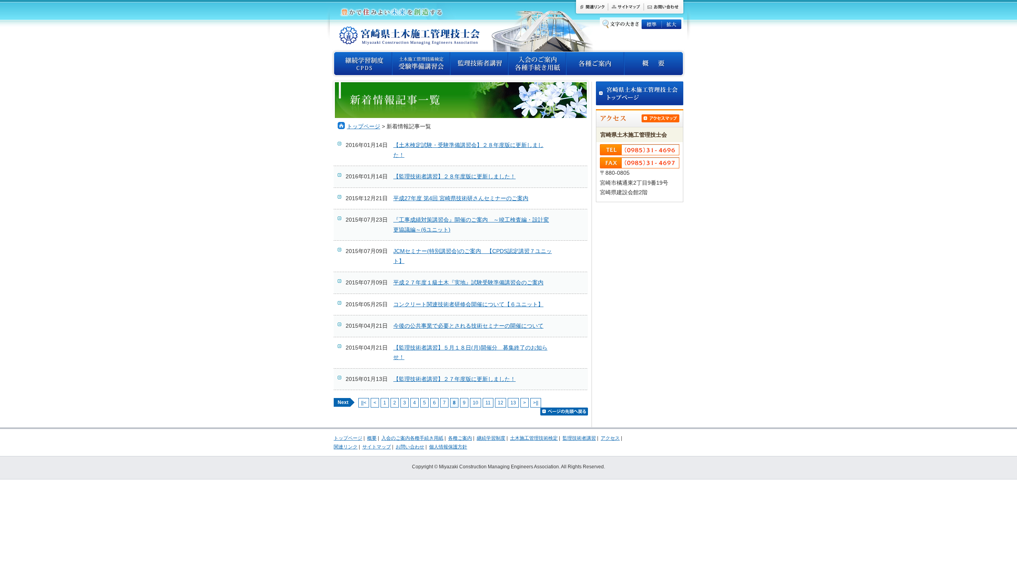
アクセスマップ (660, 118)
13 (513, 403)
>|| (535, 403)
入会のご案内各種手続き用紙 (537, 63)
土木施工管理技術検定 (421, 63)
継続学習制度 (491, 438)
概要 (653, 63)
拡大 (671, 24)
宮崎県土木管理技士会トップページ (639, 93)
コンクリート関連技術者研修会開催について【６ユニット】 (468, 304)
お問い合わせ (664, 7)
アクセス (610, 438)
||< (363, 403)
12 (500, 403)
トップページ (363, 126)
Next (343, 402)
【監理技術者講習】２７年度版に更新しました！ (454, 379)
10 (475, 403)
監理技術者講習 (479, 63)
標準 (651, 24)
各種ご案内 (595, 63)
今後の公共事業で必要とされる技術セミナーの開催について (468, 326)
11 (488, 403)
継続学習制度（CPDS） (363, 63)
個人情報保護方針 (448, 447)
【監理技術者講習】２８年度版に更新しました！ (454, 177)
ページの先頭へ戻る (564, 411)
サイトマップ (626, 7)
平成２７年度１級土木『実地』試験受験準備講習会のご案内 (468, 283)
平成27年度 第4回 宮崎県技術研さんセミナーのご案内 (460, 198)
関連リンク (591, 7)
